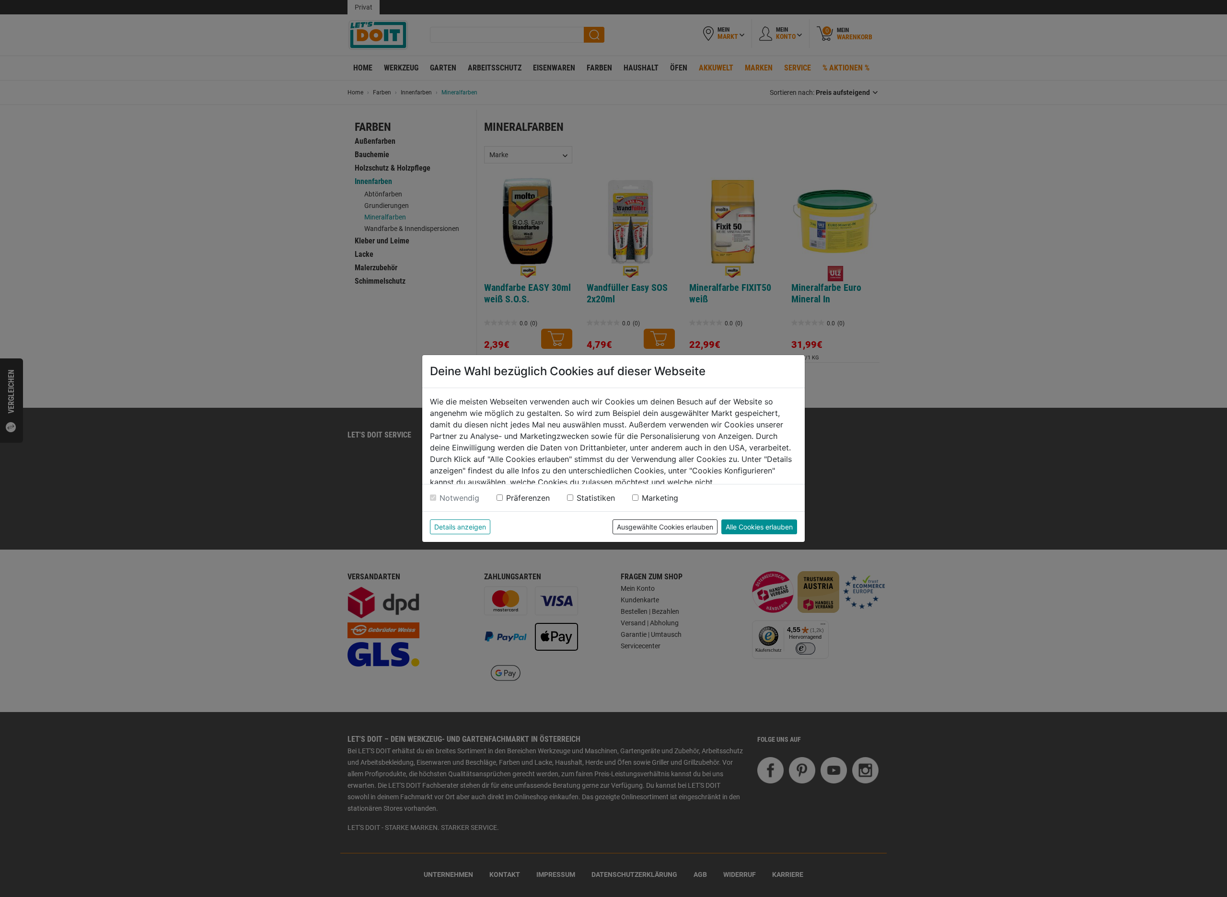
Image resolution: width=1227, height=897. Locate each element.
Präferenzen (528, 498)
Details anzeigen (460, 527)
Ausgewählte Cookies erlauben (665, 527)
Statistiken (596, 498)
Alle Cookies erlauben (759, 527)
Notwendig (459, 498)
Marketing (660, 498)
